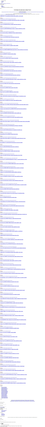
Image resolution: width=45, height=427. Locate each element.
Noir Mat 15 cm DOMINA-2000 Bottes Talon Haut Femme (9, 357)
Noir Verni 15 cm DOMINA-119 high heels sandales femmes (9, 328)
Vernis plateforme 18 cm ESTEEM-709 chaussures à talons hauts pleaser (11, 243)
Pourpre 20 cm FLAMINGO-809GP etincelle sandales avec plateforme (11, 231)
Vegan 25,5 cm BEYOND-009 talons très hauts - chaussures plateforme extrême (12, 28)
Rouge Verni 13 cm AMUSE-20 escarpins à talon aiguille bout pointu (11, 340)
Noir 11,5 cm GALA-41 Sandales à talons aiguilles (8, 332)
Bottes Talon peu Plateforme (4, 393)
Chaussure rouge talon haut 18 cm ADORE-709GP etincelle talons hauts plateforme (13, 108)
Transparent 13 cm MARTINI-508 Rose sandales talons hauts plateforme (11, 302)
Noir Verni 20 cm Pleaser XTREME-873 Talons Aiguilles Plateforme (11, 32)
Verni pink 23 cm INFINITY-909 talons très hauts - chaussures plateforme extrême (13, 378)
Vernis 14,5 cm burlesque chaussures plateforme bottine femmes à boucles (11, 273)
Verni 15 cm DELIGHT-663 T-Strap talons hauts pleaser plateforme (11, 70)
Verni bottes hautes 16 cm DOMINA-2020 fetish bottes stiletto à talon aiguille (12, 20)
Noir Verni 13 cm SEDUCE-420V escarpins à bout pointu (9, 58)
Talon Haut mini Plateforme (4, 387)
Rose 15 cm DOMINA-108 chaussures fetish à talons (8, 197)
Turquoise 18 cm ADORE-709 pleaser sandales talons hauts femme (10, 218)
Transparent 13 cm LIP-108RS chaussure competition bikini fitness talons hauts (12, 269)
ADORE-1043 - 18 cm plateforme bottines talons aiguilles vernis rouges (11, 252)
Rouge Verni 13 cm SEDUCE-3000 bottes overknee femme (9, 91)
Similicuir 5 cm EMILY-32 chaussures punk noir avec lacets (9, 353)
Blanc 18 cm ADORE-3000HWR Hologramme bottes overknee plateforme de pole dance (14, 49)
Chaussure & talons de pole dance (4, 388)
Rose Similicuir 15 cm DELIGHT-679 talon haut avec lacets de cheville (11, 142)
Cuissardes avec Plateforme (4, 395)
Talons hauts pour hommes (4, 396)
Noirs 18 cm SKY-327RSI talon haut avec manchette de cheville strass (11, 129)
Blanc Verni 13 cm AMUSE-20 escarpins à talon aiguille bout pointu (11, 100)
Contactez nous (2, 415)
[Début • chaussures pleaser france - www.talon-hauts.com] (5, 3)
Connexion (3, 407)
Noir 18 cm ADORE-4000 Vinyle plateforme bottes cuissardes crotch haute (12, 167)
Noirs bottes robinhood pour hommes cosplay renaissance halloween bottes (12, 315)
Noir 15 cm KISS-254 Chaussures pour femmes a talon (8, 336)
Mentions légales (3, 411)
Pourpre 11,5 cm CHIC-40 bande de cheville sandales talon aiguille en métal (12, 370)
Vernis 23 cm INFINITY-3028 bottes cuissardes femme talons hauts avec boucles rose (13, 214)
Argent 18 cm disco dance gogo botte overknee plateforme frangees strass (11, 180)
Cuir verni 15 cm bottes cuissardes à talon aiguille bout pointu (10, 226)
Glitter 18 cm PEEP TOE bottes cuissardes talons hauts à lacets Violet (11, 155)
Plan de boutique (3, 414)
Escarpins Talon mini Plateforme (4, 391)
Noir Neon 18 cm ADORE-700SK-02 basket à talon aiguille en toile (10, 222)
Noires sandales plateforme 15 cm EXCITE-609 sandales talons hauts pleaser (12, 205)
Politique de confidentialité (4, 410)
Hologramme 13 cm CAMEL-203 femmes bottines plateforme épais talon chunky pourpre (14, 104)
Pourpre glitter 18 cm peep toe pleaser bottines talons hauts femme (10, 264)
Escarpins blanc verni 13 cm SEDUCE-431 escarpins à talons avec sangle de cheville (13, 277)
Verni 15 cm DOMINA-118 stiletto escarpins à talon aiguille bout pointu (11, 176)
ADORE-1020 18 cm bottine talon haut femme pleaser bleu (9, 235)
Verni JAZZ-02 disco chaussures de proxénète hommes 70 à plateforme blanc (12, 193)
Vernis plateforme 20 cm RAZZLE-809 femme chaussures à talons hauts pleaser (12, 201)
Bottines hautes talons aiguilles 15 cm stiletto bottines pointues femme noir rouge (13, 138)
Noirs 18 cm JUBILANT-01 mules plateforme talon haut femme (10, 83)
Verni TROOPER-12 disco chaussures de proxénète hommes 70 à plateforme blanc (13, 319)
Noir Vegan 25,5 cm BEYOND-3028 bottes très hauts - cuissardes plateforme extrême (13, 159)
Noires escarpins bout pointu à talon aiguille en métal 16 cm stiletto (10, 260)
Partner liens (2, 413)
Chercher (3, 4)
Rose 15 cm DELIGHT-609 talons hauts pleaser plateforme (9, 146)
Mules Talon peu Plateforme (4, 389)
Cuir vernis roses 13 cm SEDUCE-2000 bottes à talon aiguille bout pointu (11, 239)
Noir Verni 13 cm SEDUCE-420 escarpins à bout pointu (9, 87)
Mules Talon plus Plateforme (4, 390)
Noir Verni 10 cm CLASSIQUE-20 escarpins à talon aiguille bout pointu (11, 117)
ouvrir (28, 13)
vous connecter (21, 13)
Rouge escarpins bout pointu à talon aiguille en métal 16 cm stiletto (10, 62)
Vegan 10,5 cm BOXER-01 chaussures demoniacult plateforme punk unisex (12, 66)
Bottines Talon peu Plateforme (4, 392)
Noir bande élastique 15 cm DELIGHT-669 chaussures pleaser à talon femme (12, 366)
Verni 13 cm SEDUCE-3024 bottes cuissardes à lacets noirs (9, 281)
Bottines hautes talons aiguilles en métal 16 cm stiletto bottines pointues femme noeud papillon (15, 121)
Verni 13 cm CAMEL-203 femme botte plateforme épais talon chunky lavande (12, 290)
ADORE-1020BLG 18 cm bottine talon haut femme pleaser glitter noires (11, 311)
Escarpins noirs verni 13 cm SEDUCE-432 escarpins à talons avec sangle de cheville (13, 184)
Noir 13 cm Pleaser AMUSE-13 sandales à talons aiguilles (9, 45)
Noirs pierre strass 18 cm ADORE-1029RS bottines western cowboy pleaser (12, 163)
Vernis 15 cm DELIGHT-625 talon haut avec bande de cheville (10, 294)
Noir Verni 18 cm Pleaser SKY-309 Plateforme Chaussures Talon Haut (11, 125)
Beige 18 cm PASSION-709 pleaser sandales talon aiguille (9, 349)
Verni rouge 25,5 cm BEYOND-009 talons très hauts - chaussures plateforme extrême (13, 374)
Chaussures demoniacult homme (4, 397)
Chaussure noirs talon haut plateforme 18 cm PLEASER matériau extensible (12, 41)
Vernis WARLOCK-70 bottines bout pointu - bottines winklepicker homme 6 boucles (13, 298)
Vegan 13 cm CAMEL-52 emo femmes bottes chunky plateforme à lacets (11, 256)
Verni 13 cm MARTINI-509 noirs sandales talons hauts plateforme (10, 24)
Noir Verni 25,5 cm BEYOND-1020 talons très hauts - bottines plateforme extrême (13, 79)
